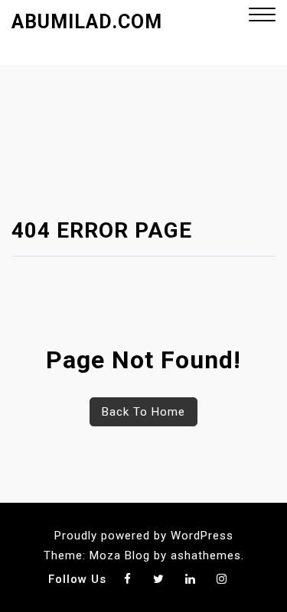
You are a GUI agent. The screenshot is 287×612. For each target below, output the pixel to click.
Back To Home (143, 412)
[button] (262, 16)
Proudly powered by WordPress (143, 535)
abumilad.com (86, 22)
